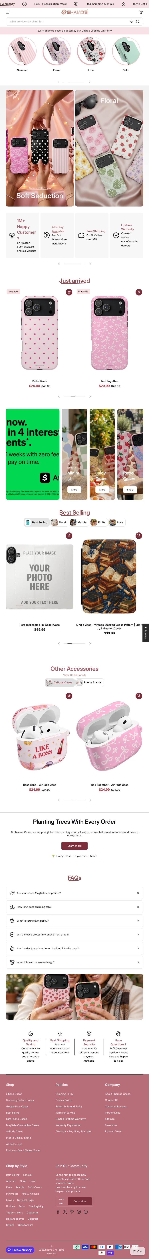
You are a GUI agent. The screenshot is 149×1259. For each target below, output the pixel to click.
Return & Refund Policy (69, 1106)
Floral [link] (56, 70)
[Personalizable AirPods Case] (109, 737)
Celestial (33, 1218)
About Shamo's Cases (117, 1093)
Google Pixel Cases (17, 1106)
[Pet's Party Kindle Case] (109, 576)
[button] (141, 12)
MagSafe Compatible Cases (22, 1125)
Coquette (32, 1212)
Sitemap (110, 1118)
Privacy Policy (64, 1100)
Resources (111, 1125)
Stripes (10, 1225)
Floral (23, 1181)
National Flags (25, 1200)
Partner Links (112, 1112)
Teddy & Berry (14, 1212)
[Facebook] (58, 1212)
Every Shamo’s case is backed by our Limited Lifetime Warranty (74, 30)
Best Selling (12, 1112)
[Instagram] (79, 1212)
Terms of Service (65, 1112)
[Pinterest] (72, 1212)
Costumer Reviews (116, 1106)
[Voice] (131, 21)
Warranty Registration (68, 1125)
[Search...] (138, 21)
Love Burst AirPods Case (39, 784)
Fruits (9, 1187)
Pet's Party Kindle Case (109, 624)
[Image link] (22, 55)
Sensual (27, 1174)
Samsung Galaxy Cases (20, 1100)
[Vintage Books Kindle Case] (39, 576)
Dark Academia (15, 1218)
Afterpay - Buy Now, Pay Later (74, 1131)
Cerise (109, 384)
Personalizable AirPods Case (109, 785)
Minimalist (12, 1193)
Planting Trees (113, 1131)
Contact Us (111, 1100)
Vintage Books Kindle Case (39, 624)
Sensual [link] (22, 70)
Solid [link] (126, 70)
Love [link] (91, 70)
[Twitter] (65, 1212)
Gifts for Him (25, 1225)
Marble (20, 1187)
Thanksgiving (36, 1206)
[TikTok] (86, 1212)
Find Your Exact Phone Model (23, 1150)
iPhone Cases (14, 1093)
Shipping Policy (64, 1093)
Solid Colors (35, 1187)
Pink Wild (40, 383)
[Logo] (74, 12)
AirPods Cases (14, 1131)
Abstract (11, 1181)
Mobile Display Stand (18, 1137)
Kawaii (10, 1200)
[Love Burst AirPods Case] (39, 737)
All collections (14, 1144)
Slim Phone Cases (16, 1118)
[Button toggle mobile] (8, 12)
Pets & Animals (30, 1193)
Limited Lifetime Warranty (71, 1118)
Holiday (10, 1206)
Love (32, 1181)
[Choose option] (69, 294)
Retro (22, 1206)
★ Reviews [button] (146, 632)
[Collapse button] (74, 893)
